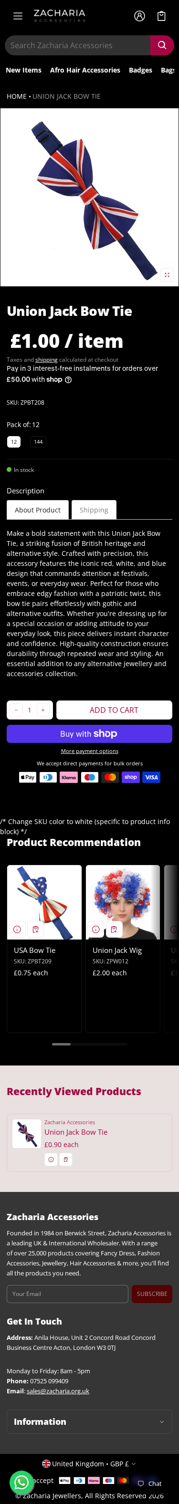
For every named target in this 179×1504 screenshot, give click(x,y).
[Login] (139, 15)
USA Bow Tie (34, 950)
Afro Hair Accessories (85, 69)
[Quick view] (17, 929)
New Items (24, 69)
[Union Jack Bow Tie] (89, 1142)
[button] (162, 16)
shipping (46, 359)
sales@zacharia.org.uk (58, 1391)
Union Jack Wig (117, 950)
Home (17, 96)
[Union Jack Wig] (123, 902)
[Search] (162, 45)
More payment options (89, 751)
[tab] (38, 510)
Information (40, 1421)
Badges (140, 69)
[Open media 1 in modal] (89, 197)
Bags (168, 69)
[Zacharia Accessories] (60, 15)
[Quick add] (35, 929)
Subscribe (152, 1294)
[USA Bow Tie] (44, 902)
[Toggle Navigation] (18, 15)
